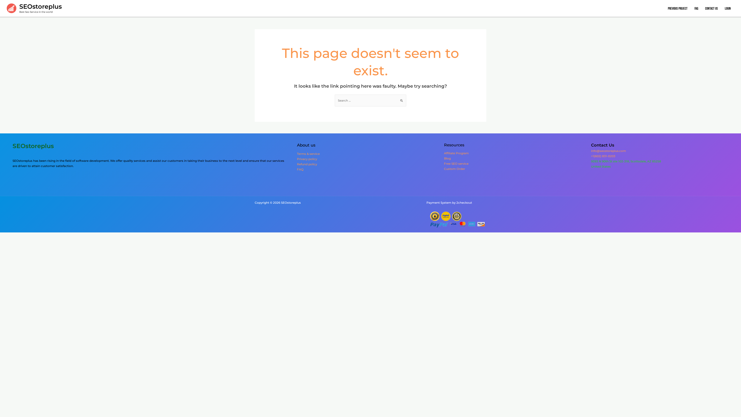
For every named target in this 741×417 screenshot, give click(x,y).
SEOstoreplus (40, 6)
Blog (447, 158)
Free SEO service (456, 163)
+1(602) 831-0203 (603, 156)
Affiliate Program (456, 153)
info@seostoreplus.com (608, 151)
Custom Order (454, 169)
